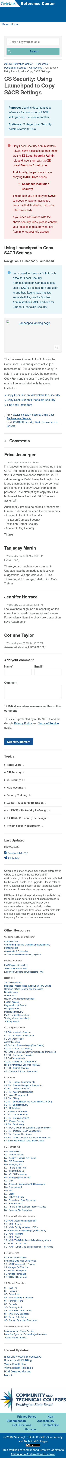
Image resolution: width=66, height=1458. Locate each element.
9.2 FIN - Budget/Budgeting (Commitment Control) (28, 1101)
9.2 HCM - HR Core (13, 1233)
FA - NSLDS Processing (15, 1173)
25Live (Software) (12, 982)
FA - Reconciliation (13, 1203)
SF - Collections (11, 1294)
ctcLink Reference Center (18, 64)
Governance (10, 995)
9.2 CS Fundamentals (14, 1058)
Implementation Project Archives (19, 1330)
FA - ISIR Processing (14, 1161)
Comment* (11, 682)
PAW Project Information (15, 965)
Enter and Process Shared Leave (22, 1356)
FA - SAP (8, 1180)
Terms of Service (48, 723)
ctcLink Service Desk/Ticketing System (22, 954)
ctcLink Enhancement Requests (19, 998)
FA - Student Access (13, 1154)
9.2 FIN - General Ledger (16, 1114)
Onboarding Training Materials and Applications (27, 944)
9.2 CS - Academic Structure (17, 1032)
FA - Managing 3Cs (13, 1164)
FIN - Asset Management (16, 1094)
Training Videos (11, 1021)
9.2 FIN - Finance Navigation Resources (23, 1085)
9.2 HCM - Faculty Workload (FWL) (21, 1227)
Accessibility (45, 1421)
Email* (38, 666)
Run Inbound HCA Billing (18, 1360)
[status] (33, 118)
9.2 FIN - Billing (11, 1098)
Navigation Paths (12, 1008)
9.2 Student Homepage (15, 1270)
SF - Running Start (13, 1307)
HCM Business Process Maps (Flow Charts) (25, 1230)
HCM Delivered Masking (17, 1371)
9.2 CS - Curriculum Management (20, 1061)
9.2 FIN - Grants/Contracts (16, 1117)
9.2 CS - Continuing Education (18, 1054)
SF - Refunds (10, 1303)
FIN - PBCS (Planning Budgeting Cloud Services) (27, 1127)
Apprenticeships (12, 1041)
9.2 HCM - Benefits (13, 1223)
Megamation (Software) (15, 1005)
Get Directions (21, 1425)
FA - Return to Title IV (14, 1196)
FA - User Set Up (12, 1151)
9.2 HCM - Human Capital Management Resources (28, 1246)
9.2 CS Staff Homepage (15, 1276)
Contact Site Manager (42, 1427)
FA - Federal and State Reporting (20, 1199)
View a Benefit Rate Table (18, 1367)
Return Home (10, 24)
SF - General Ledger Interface (18, 1297)
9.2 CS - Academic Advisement (19, 1035)
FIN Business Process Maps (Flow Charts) (24, 1140)
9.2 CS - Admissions (14, 1038)
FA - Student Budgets (14, 1170)
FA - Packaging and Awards (17, 1177)
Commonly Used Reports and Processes (23, 988)
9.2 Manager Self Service (16, 1267)
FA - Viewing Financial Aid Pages (20, 1157)
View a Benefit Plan (15, 1364)
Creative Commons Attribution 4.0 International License (37, 1452)
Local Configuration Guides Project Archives (25, 1334)
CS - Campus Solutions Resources (20, 1071)
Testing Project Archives (15, 1337)
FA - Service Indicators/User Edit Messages (24, 1183)
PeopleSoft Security (15, 67)
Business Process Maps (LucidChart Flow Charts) (28, 985)
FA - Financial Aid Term (15, 1167)
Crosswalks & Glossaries (16, 951)
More (7, 1375)
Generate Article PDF (18, 852)
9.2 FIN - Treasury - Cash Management (22, 1130)
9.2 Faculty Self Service (15, 1257)
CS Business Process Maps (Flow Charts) (24, 1045)
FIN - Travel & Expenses (15, 1111)
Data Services (11, 991)
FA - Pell (8, 1190)
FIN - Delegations (12, 1107)
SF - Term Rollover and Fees (18, 1310)
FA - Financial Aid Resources (18, 1209)
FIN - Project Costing (14, 1120)
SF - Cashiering (11, 1290)
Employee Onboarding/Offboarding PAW (23, 971)
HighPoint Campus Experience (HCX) (22, 1064)
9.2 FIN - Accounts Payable (17, 1088)
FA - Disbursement (13, 1187)
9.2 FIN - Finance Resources (18, 1133)
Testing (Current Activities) (16, 1018)
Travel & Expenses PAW (15, 968)
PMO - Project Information (16, 1014)
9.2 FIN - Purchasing (14, 1124)
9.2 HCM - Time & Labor (15, 1243)
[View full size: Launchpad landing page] (33, 335)
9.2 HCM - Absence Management (20, 1220)
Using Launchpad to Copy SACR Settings (28, 250)
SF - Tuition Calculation (15, 1316)
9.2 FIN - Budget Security (16, 1104)
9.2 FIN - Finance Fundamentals (19, 1081)
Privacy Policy (23, 723)
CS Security (35, 67)
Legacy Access (11, 1001)
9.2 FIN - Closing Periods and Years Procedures (27, 1137)
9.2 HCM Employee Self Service (19, 1263)
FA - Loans (9, 1193)
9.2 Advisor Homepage (15, 1273)
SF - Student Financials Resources (20, 1320)
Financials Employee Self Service (20, 1260)
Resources (42, 64)
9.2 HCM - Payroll (12, 1236)
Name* (8, 666)
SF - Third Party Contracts (16, 1313)
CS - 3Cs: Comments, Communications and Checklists (30, 1051)
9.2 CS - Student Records (16, 1067)
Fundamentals (11, 947)
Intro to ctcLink (11, 941)
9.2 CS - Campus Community (18, 1048)
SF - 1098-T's (10, 1287)
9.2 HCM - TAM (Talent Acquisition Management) (27, 1240)
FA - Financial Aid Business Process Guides (25, 1206)
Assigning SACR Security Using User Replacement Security (30, 416)
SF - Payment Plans (13, 1300)
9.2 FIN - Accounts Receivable (18, 1091)
